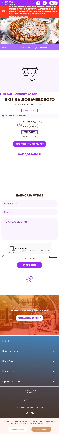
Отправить (29, 265)
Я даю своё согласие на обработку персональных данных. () (30, 257)
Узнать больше (17, 429)
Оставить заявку (29, 317)
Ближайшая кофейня (4, 22)
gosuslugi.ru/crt (18, 16)
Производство (11, 381)
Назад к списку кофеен (21, 94)
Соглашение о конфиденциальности (29, 407)
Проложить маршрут (29, 143)
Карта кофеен (25, 47)
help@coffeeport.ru (29, 400)
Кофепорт (6, 47)
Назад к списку (10, 3)
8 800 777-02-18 (29, 390)
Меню (5, 341)
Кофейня (7, 361)
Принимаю (41, 429)
